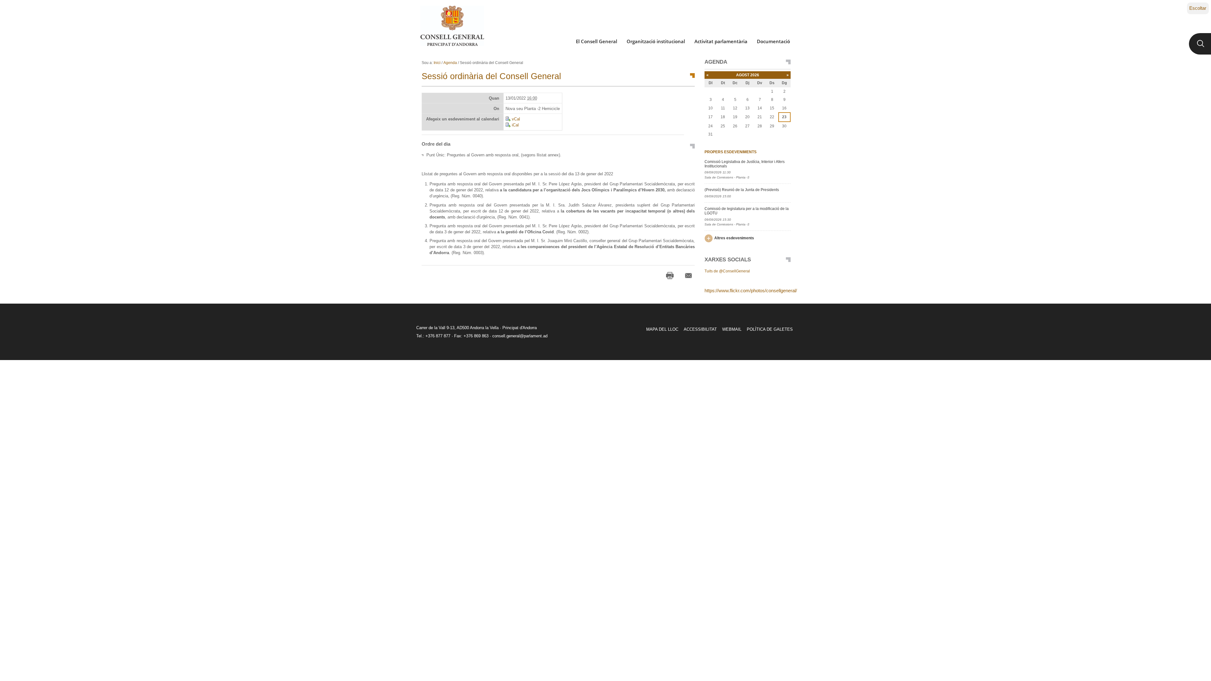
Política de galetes (770, 329)
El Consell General (596, 41)
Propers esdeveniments (731, 152)
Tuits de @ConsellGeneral (727, 271)
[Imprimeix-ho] (670, 275)
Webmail (731, 329)
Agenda (450, 63)
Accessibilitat (700, 329)
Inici (437, 63)
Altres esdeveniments (734, 238)
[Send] (688, 275)
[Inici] (452, 26)
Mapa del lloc (662, 329)
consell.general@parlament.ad (519, 336)
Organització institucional (656, 41)
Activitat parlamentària (720, 41)
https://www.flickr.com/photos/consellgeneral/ (751, 290)
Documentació (773, 41)
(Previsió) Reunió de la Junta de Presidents (742, 190)
